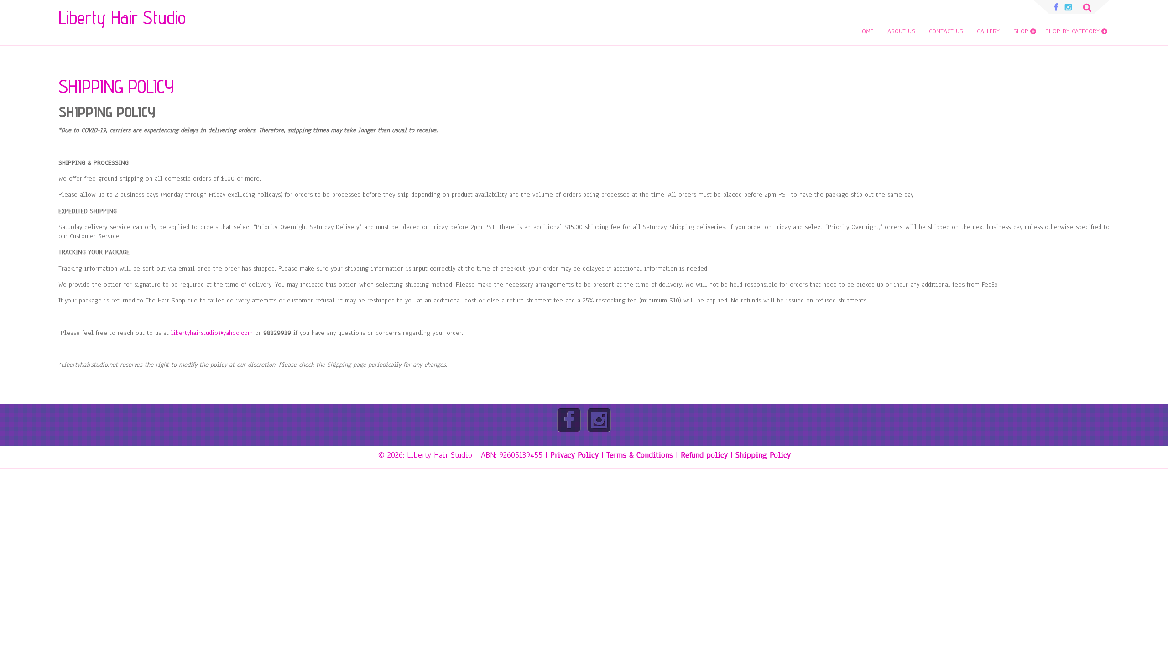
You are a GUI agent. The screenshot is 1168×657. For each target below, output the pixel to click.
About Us (901, 31)
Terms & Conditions (639, 454)
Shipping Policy (763, 454)
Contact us (946, 31)
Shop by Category (1072, 31)
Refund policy (704, 454)
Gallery (988, 31)
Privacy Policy (574, 454)
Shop (1020, 31)
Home (866, 31)
